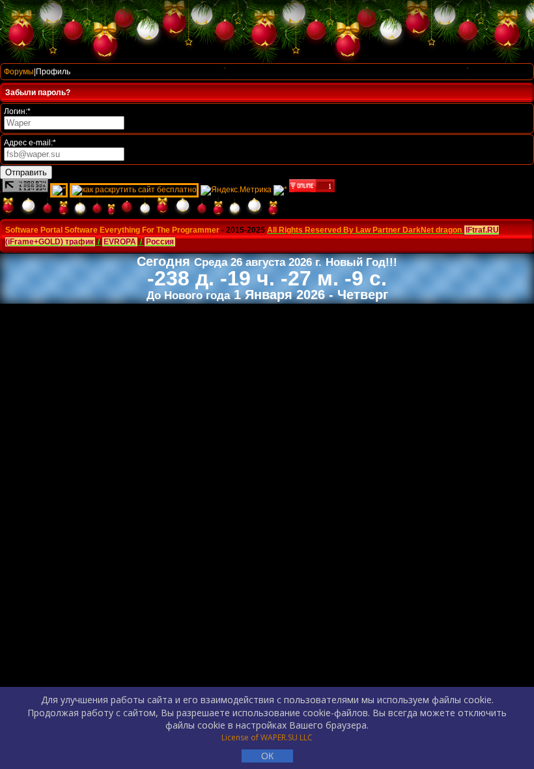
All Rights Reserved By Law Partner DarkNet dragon (364, 230)
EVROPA (120, 241)
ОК (267, 756)
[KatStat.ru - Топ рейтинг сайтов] (280, 189)
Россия (160, 241)
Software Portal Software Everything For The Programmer (112, 230)
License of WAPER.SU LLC (267, 737)
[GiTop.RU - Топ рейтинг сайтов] (312, 189)
